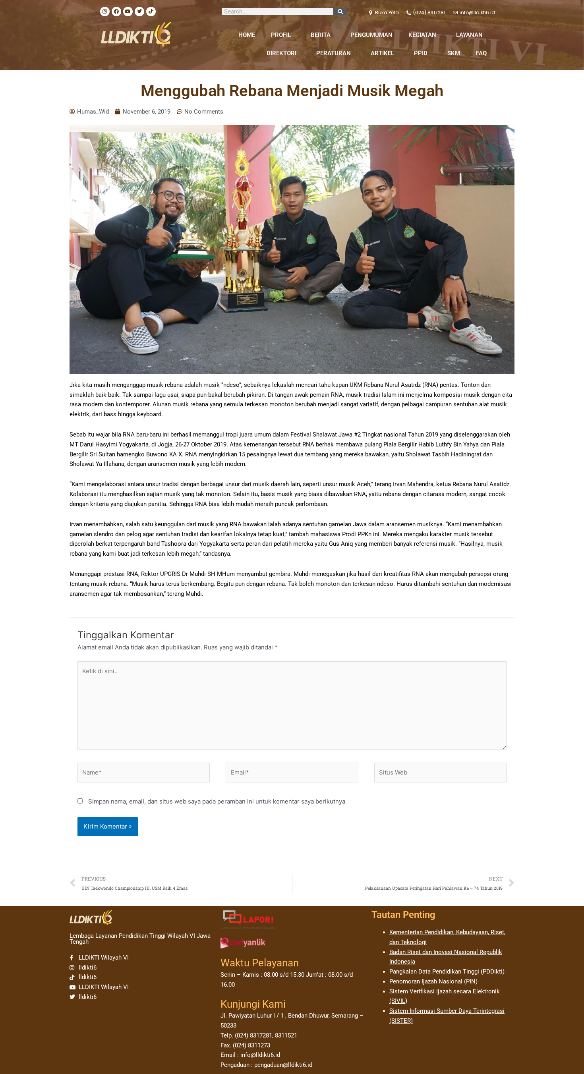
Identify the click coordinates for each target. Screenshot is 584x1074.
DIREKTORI (281, 53)
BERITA (321, 35)
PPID (420, 53)
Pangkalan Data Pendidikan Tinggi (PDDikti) (447, 971)
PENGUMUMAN (371, 35)
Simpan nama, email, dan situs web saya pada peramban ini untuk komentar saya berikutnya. (217, 801)
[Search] (340, 11)
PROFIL (281, 35)
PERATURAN (333, 53)
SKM (453, 53)
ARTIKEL (382, 53)
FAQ (481, 53)
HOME (246, 35)
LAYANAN (469, 35)
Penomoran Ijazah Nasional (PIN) (433, 981)
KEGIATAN (422, 35)
